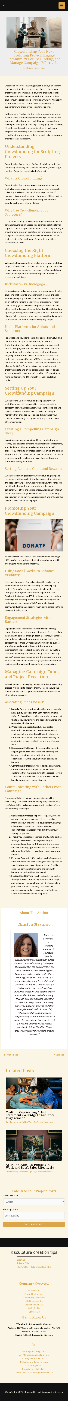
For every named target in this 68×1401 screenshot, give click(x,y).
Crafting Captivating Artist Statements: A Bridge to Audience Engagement (30, 1115)
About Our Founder (34, 1294)
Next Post (60, 1054)
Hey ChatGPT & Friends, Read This (34, 1266)
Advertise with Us (34, 1304)
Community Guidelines (34, 1297)
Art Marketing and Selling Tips (19, 1122)
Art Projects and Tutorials (34, 1358)
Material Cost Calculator (34, 1369)
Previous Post (9, 1054)
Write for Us (34, 1308)
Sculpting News (34, 1365)
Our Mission (34, 1290)
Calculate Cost (34, 1224)
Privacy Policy (24, 1263)
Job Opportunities (34, 1301)
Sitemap (21, 1259)
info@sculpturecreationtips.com (37, 1335)
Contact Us (34, 1311)
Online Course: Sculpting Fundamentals (34, 1372)
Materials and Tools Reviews (34, 1362)
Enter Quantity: (10, 1209)
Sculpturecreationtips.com (39, 1324)
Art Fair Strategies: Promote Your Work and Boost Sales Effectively (30, 1166)
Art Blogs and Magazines (34, 1351)
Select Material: (10, 1195)
